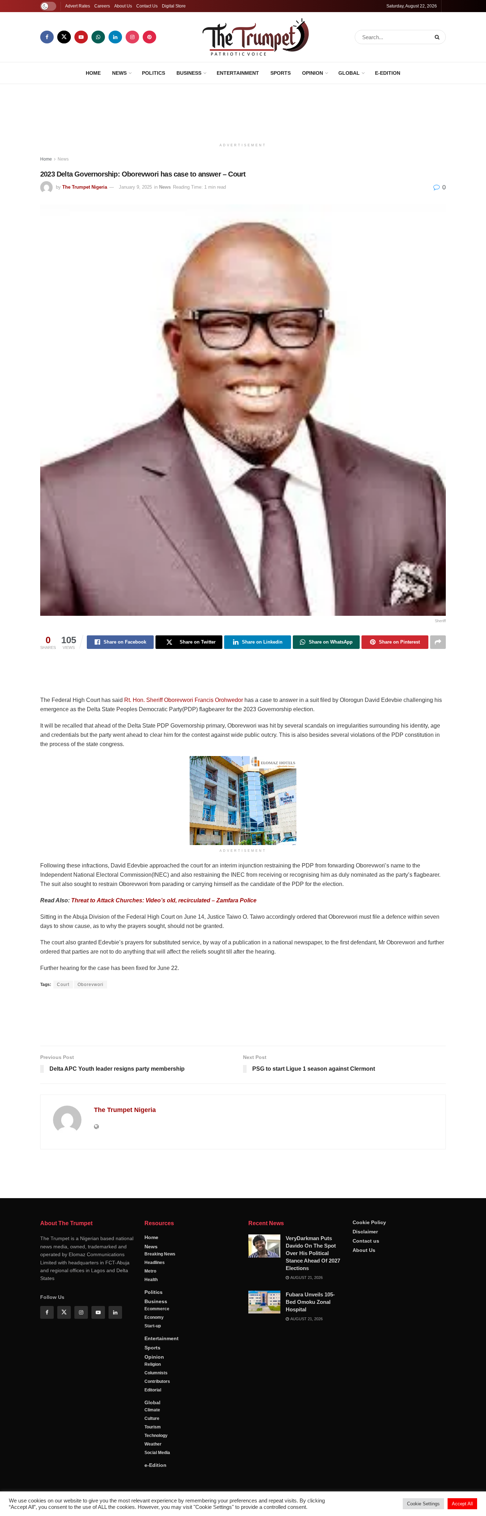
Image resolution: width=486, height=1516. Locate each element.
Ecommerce (156, 1481)
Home (93, 73)
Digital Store (174, 6)
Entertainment (238, 73)
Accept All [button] (462, 1503)
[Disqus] (243, 1257)
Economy (154, 1489)
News (119, 73)
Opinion (312, 73)
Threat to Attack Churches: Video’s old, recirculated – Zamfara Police (164, 900)
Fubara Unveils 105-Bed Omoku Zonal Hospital (310, 1474)
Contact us (366, 1413)
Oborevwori (91, 984)
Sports (280, 73)
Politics (153, 73)
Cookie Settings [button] (423, 1503)
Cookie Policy (369, 1394)
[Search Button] (438, 37)
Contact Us (147, 6)
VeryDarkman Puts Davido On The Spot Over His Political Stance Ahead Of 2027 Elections (313, 1425)
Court (63, 984)
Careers (102, 6)
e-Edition (387, 73)
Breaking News (159, 1426)
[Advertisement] (243, 111)
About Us (123, 6)
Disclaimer (365, 1404)
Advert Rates (77, 6)
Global (349, 73)
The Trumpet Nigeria (84, 187)
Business (188, 73)
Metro (150, 1443)
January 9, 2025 (135, 187)
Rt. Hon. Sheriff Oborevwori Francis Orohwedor (183, 700)
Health (151, 1451)
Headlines (154, 1434)
